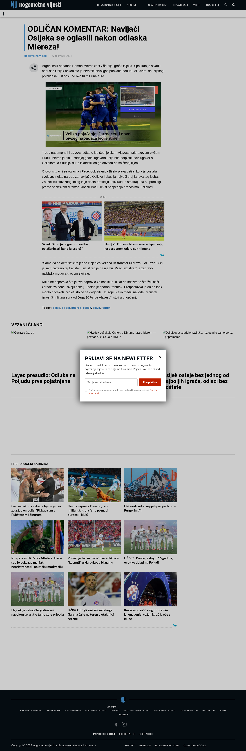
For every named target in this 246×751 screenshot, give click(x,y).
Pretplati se (150, 382)
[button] (160, 357)
